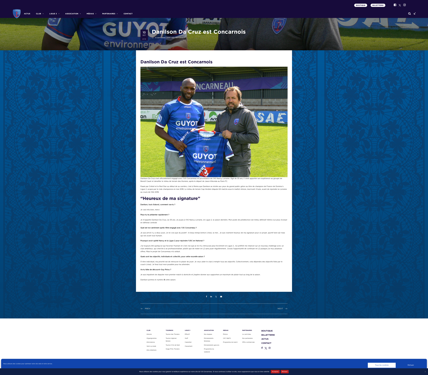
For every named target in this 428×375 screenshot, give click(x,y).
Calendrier (188, 342)
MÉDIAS (90, 14)
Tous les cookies (382, 365)
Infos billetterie (151, 350)
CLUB (38, 14)
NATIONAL (179, 37)
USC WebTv (227, 338)
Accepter (275, 371)
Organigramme (151, 338)
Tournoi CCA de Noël (173, 345)
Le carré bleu (246, 334)
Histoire (149, 334)
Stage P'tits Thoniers (173, 349)
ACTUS (27, 14)
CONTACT (128, 14)
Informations (151, 342)
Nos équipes (208, 334)
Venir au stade (151, 346)
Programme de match (230, 342)
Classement (188, 346)
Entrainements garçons (211, 345)
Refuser (411, 365)
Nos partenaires (247, 338)
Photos (225, 334)
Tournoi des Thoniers (173, 334)
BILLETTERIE (378, 5)
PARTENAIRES (108, 14)
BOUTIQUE (360, 5)
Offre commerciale (248, 342)
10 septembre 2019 (162, 37)
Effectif (187, 334)
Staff (186, 338)
